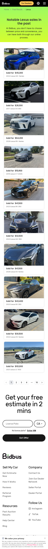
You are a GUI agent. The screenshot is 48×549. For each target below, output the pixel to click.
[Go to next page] (42, 382)
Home (6, 9)
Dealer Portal (35, 493)
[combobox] (39, 423)
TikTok (35, 514)
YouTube (36, 520)
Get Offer (24, 438)
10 (37, 382)
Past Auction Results (9, 513)
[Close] (45, 538)
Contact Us (34, 473)
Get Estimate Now (9, 474)
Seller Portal (35, 487)
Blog (5, 526)
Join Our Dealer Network (36, 480)
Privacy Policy (32, 545)
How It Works (9, 481)
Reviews (7, 487)
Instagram (37, 508)
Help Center (9, 520)
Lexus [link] (28, 9)
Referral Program (7, 494)
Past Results (17, 9)
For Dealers (27, 3)
